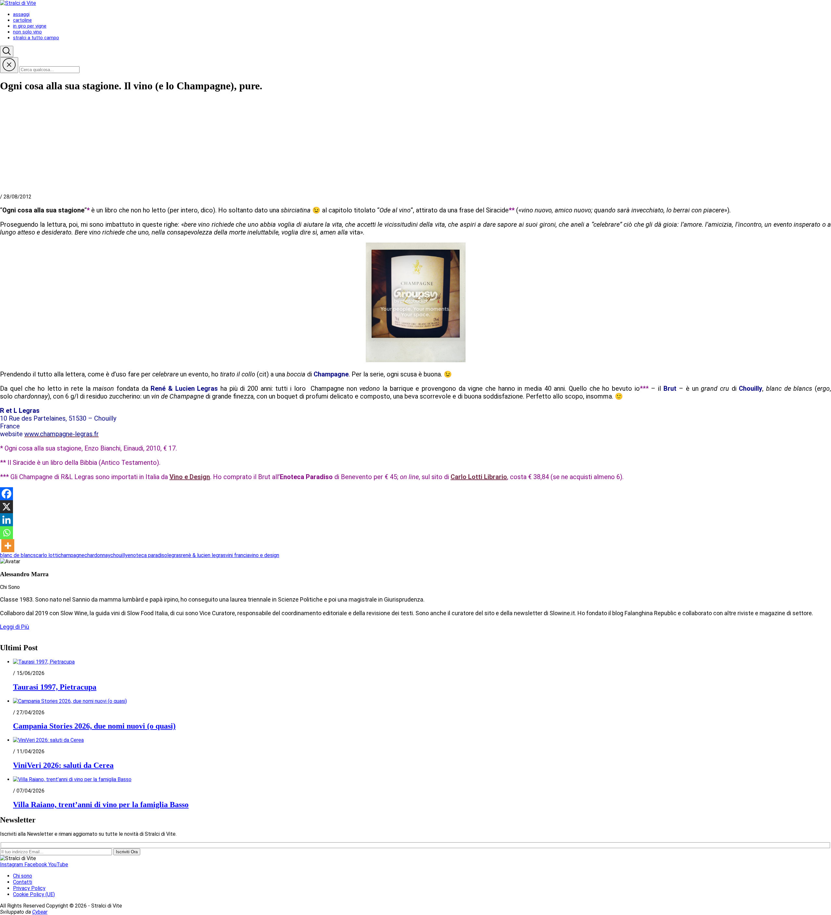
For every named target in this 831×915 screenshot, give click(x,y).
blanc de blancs (18, 555)
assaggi (21, 14)
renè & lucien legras (203, 555)
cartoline (22, 20)
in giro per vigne (29, 26)
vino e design (264, 555)
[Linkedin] (6, 519)
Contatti (22, 882)
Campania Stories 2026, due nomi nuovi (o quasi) (94, 726)
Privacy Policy (29, 888)
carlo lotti (47, 555)
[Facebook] (6, 493)
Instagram (12, 864)
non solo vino (27, 32)
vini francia (238, 555)
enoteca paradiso (147, 555)
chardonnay (97, 555)
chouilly (119, 555)
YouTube (58, 864)
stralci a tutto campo (36, 38)
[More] (8, 545)
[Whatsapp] (6, 532)
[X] (6, 506)
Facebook (36, 864)
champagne (71, 555)
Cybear (39, 912)
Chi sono (22, 876)
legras (174, 555)
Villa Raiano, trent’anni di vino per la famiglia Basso (101, 804)
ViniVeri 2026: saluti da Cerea (63, 765)
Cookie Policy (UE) (34, 894)
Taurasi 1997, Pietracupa (54, 687)
